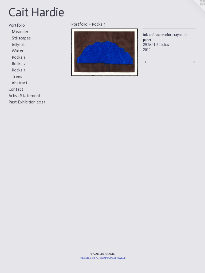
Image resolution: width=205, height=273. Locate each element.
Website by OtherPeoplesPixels (103, 257)
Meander (20, 31)
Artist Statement (25, 95)
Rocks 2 (19, 63)
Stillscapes (21, 38)
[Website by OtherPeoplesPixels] (194, 10)
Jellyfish (19, 44)
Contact (16, 89)
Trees (17, 76)
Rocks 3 (18, 70)
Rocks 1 (18, 57)
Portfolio (17, 25)
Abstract (19, 82)
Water (17, 50)
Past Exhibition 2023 (27, 102)
